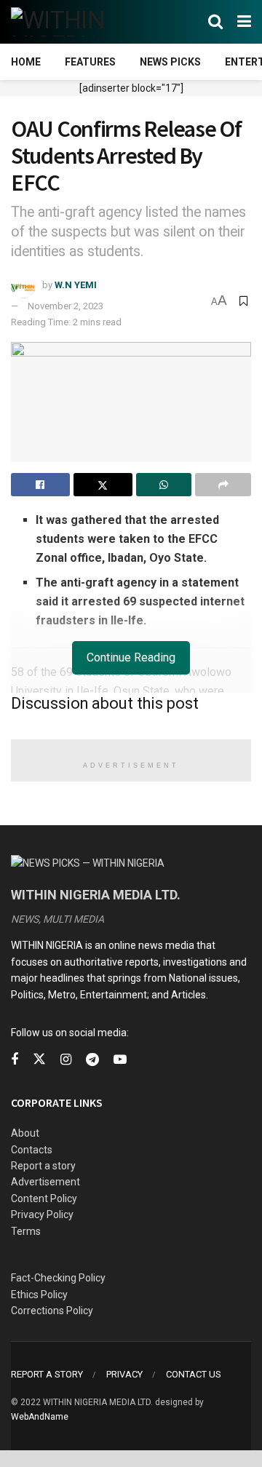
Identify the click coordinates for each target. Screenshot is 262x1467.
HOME (26, 62)
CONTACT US (193, 1374)
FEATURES (90, 62)
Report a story (43, 1166)
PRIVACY (124, 1374)
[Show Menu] (244, 22)
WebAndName (39, 1417)
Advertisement (45, 1182)
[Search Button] (215, 22)
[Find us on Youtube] (120, 1059)
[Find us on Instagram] (65, 1059)
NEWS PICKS (170, 62)
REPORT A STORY (47, 1374)
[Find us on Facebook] (14, 1059)
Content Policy (44, 1198)
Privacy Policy (42, 1214)
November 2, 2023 (65, 306)
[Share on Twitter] (103, 484)
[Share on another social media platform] (223, 484)
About (25, 1133)
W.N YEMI (76, 284)
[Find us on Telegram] (92, 1059)
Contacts (31, 1150)
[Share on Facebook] (40, 484)
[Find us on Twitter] (39, 1059)
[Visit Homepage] (82, 21)
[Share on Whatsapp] (164, 484)
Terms (26, 1231)
